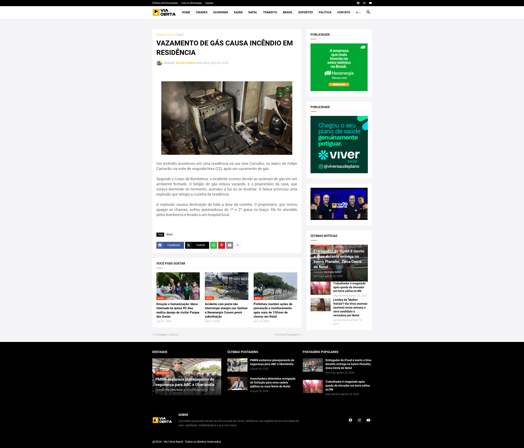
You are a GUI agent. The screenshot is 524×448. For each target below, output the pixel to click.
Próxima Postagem (286, 334)
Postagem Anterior (167, 334)
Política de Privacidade (165, 3)
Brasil (288, 12)
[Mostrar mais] (237, 245)
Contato (343, 12)
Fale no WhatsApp (191, 3)
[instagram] (364, 3)
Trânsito (270, 12)
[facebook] (358, 3)
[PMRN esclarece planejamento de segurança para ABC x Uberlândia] (237, 365)
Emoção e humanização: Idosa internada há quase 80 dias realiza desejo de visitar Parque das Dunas (177, 310)
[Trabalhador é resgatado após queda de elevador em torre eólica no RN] (321, 288)
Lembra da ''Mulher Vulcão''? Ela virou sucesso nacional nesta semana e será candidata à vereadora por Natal (350, 307)
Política (325, 12)
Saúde (238, 12)
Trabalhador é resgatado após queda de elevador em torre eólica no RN (349, 287)
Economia (220, 12)
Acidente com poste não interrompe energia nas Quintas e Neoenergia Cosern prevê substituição (226, 310)
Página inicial (164, 34)
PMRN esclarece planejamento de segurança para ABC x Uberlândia (272, 362)
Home (186, 12)
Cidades (202, 12)
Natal (252, 12)
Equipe (209, 3)
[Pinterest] (221, 245)
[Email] (229, 245)
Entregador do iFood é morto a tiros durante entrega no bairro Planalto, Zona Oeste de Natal (348, 364)
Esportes (305, 12)
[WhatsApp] (213, 245)
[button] (358, 12)
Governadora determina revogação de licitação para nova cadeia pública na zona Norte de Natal (273, 382)
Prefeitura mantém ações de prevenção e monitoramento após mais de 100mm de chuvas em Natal (273, 310)
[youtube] (370, 3)
